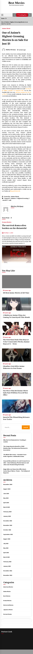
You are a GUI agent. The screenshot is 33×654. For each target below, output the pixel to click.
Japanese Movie (8, 609)
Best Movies (16, 3)
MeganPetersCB (15, 191)
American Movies (8, 587)
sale (10, 200)
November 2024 (7, 484)
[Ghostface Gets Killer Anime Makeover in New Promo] (16, 355)
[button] (14, 15)
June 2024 (6, 493)
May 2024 (5, 498)
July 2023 (5, 543)
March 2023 (6, 557)
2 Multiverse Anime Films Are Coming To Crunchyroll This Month (16, 316)
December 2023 (7, 521)
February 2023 (7, 561)
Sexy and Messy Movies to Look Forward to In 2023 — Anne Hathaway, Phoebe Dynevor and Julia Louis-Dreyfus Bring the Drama (16, 462)
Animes (13, 198)
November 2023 (7, 525)
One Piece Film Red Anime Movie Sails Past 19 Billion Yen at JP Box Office (15, 393)
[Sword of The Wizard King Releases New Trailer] (16, 406)
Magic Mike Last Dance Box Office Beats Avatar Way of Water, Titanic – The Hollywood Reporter (16, 471)
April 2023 (6, 552)
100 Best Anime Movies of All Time (16, 293)
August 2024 (6, 489)
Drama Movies (6, 222)
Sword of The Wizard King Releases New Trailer (16, 418)
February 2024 (7, 511)
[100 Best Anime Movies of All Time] (16, 281)
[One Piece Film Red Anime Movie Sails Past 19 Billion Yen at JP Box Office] (16, 379)
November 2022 (7, 575)
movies (4, 200)
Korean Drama (7, 614)
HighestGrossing (22, 198)
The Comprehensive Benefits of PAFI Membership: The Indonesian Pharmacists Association (15, 448)
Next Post (5, 218)
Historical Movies (8, 605)
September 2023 (8, 534)
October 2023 (7, 530)
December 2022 (7, 571)
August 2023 (6, 539)
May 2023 (5, 548)
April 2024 (6, 502)
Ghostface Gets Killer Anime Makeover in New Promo (13, 367)
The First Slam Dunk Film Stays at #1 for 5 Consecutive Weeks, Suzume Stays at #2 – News (16, 342)
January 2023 (7, 566)
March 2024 (6, 507)
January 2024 (7, 516)
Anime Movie (6, 28)
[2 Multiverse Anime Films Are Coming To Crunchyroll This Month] (16, 304)
